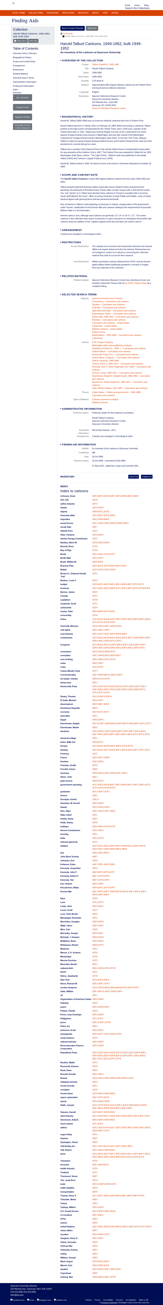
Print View (33, 41)
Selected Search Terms (79, 294)
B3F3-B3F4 (139, 638)
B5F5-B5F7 (109, 734)
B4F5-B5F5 (122, 723)
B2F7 (124, 566)
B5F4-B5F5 (104, 853)
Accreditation (131, 1300)
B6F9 (147, 619)
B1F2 (95, 539)
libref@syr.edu (16, 1295)
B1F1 (95, 634)
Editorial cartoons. (100, 402)
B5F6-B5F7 (116, 655)
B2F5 (106, 496)
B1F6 (95, 535)
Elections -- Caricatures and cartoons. (109, 320)
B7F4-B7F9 (109, 611)
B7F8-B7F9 (144, 588)
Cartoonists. (97, 338)
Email (127, 5)
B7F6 (95, 546)
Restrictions (71, 242)
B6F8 (112, 588)
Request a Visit (23, 107)
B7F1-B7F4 (144, 750)
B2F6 (95, 757)
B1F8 (95, 500)
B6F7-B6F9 (104, 704)
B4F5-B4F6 (109, 584)
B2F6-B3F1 (140, 1053)
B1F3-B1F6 (98, 619)
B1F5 (106, 566)
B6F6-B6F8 (98, 611)
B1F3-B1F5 (98, 746)
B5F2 (101, 543)
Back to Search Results (72, 28)
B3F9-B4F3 (111, 723)
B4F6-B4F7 (127, 785)
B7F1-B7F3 (98, 1018)
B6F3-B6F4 (127, 1108)
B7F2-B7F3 (98, 622)
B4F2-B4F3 (133, 619)
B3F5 (95, 922)
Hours (137, 5)
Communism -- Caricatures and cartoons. (110, 301)
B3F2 (106, 515)
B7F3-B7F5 (127, 1157)
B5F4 (118, 496)
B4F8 (124, 1116)
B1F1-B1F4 (98, 1154)
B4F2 (95, 519)
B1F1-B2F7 (98, 1196)
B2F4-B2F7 (98, 515)
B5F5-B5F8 (110, 849)
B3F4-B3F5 (98, 689)
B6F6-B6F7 (127, 584)
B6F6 (95, 868)
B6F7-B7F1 (145, 1116)
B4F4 (113, 570)
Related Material (75, 276)
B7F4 (95, 558)
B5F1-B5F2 (104, 864)
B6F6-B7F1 (98, 888)
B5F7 (107, 811)
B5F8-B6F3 (134, 723)
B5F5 (107, 641)
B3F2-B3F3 (121, 1154)
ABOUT (95, 13)
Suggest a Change (22, 117)
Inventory (17, 93)
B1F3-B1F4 (98, 712)
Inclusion (119, 1300)
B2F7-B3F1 (140, 686)
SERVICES (83, 13)
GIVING (114, 13)
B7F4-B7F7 (110, 554)
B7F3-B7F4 (138, 584)
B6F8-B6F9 (104, 519)
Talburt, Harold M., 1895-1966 (105, 64)
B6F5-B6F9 (105, 1184)
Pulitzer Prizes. (99, 332)
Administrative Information (82, 409)
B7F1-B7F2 (121, 588)
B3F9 (95, 648)
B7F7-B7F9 (146, 1227)
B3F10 (114, 523)
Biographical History (77, 116)
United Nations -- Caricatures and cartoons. (111, 351)
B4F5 (101, 508)
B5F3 (107, 655)
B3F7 (112, 496)
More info (21, 41)
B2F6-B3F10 (135, 1105)
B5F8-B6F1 (115, 1108)
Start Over (92, 28)
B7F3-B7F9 (109, 888)
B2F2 (125, 686)
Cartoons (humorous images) (105, 399)
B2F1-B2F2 (104, 588)
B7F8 (95, 600)
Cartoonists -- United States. (104, 326)
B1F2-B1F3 (98, 566)
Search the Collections (137, 8)
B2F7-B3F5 (98, 891)
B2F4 (101, 535)
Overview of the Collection (82, 60)
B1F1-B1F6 (98, 785)
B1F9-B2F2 (98, 584)
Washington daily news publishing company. (112, 345)
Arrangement (72, 230)
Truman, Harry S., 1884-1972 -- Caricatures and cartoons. (118, 364)
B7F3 (95, 504)
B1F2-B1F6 (98, 645)
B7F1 (113, 641)
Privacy (98, 1300)
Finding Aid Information (79, 444)
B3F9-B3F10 (104, 675)
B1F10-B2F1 (98, 731)
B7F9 (95, 615)
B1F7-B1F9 (109, 750)
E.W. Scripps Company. (102, 342)
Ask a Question (22, 98)
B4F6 (119, 626)
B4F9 (112, 515)
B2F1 (95, 554)
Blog (146, 5)
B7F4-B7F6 (104, 1097)
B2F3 (107, 731)
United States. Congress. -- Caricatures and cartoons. (116, 358)
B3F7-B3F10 (110, 689)
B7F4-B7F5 (133, 588)
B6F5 (95, 704)
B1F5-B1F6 (109, 638)
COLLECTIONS (36, 13)
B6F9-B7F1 (139, 689)
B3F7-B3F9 (121, 619)
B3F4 (102, 696)
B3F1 (125, 645)
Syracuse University (109, 1303)
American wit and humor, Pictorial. (107, 298)
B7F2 (95, 604)
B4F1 (101, 554)
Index (15, 89)
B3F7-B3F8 (109, 1056)
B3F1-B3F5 (109, 846)
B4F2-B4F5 (140, 731)
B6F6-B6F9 (115, 1157)
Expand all (133, 477)
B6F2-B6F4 (104, 895)
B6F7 (95, 777)
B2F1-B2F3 (110, 634)
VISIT (105, 13)
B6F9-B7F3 (98, 742)
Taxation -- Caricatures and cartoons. (108, 304)
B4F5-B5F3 (110, 1150)
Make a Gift (143, 1300)
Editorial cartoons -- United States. (107, 329)
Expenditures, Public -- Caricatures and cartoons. (114, 314)
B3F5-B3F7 (128, 731)
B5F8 (118, 634)
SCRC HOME (18, 13)
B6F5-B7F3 (98, 872)
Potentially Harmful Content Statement (22, 126)
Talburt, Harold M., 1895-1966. (105, 361)
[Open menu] (152, 2)
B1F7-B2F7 (109, 1154)
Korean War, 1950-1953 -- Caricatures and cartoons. (115, 317)
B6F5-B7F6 (139, 648)
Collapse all (146, 477)
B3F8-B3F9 (98, 562)
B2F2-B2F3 (98, 496)
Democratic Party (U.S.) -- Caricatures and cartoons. (115, 354)
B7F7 (101, 558)
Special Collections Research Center (109, 108)
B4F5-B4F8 (104, 1265)
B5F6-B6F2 (127, 496)
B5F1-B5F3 (133, 1116)
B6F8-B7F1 (98, 512)
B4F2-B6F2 (122, 689)
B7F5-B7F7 (109, 872)
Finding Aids (68, 34)
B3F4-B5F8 (115, 1196)
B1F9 (95, 543)
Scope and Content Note (80, 175)
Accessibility (108, 1300)
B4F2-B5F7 (128, 1056)
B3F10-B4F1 (98, 1046)
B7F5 (106, 512)
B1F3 (95, 588)
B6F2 (126, 523)
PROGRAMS (53, 13)
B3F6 (95, 700)
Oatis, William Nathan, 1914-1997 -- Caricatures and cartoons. (120, 388)
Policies (89, 1300)
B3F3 (107, 523)
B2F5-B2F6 (127, 750)
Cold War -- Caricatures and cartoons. (109, 308)
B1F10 (107, 645)
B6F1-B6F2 (121, 734)
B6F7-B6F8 (98, 1215)
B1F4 (95, 531)
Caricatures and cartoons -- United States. (111, 323)
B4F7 (95, 527)
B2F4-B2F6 (116, 645)
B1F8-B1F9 (98, 980)
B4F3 (113, 626)
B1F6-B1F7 (104, 1116)
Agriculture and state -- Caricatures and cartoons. (114, 311)
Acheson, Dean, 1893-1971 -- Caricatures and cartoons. (117, 373)
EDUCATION (68, 13)
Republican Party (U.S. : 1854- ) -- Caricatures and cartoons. (119, 348)
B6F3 (95, 727)
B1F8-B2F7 (109, 785)
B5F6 (120, 523)
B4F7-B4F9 (98, 734)
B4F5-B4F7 (98, 1112)
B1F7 (95, 523)
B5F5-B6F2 (98, 1157)
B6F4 (136, 496)
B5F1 (101, 630)
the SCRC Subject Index (136, 283)
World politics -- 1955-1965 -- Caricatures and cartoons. (117, 335)
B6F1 (130, 648)
